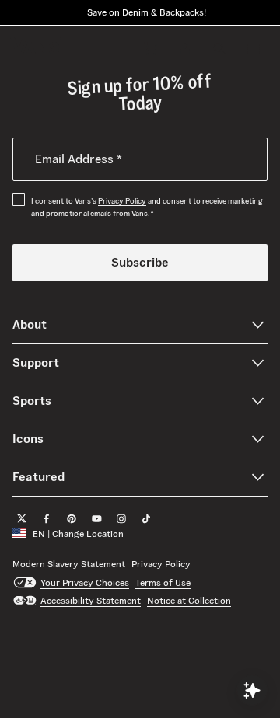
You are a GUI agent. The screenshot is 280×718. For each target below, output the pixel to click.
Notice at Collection (189, 600)
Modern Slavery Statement (68, 564)
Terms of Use (163, 581)
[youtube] (96, 518)
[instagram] (121, 518)
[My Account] (185, 48)
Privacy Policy (122, 201)
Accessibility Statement (90, 600)
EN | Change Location (78, 533)
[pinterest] (71, 518)
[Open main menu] (253, 48)
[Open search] (219, 48)
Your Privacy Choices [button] (84, 581)
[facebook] (46, 518)
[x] (21, 518)
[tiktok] (146, 518)
